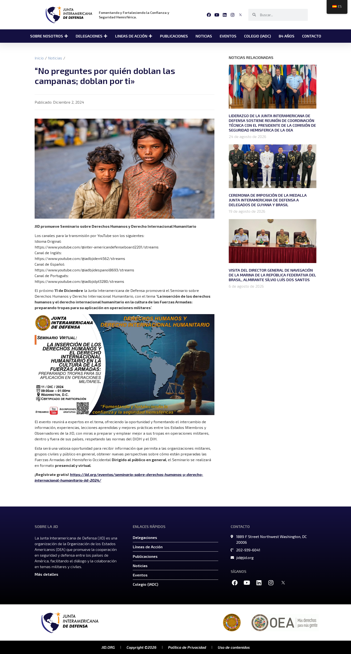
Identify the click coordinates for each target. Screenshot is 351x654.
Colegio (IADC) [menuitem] (257, 36)
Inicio (39, 58)
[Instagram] (233, 15)
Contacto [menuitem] (311, 36)
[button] (66, 36)
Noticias (55, 58)
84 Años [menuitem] (286, 36)
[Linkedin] (225, 15)
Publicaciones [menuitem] (174, 36)
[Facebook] (209, 15)
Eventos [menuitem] (228, 36)
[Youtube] (217, 15)
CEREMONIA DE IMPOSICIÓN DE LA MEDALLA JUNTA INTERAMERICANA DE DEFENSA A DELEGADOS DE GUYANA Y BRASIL (268, 200)
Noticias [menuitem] (204, 36)
